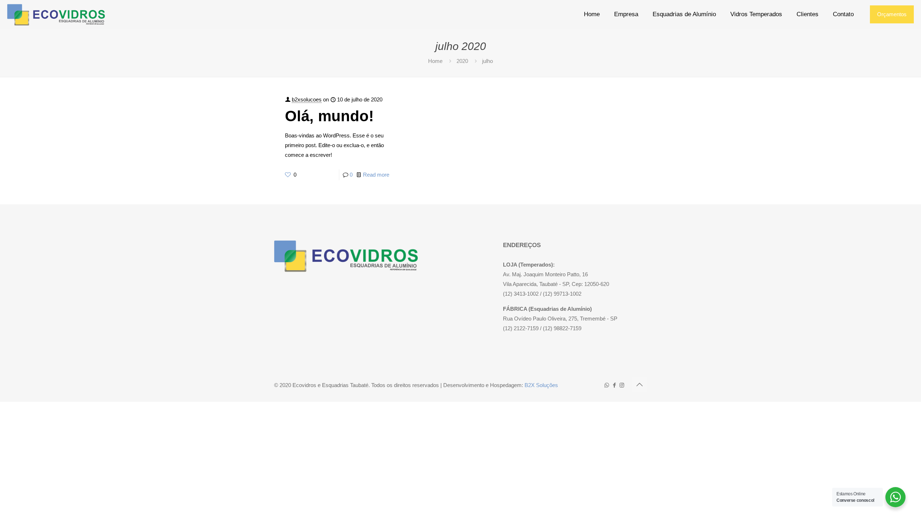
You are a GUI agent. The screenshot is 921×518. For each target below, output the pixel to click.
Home (435, 61)
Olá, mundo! (329, 116)
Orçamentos (892, 14)
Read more (376, 175)
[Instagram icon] (622, 385)
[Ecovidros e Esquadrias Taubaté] (56, 14)
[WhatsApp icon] (606, 385)
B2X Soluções (541, 385)
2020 (462, 61)
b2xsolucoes (307, 99)
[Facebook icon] (614, 385)
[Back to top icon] (639, 384)
